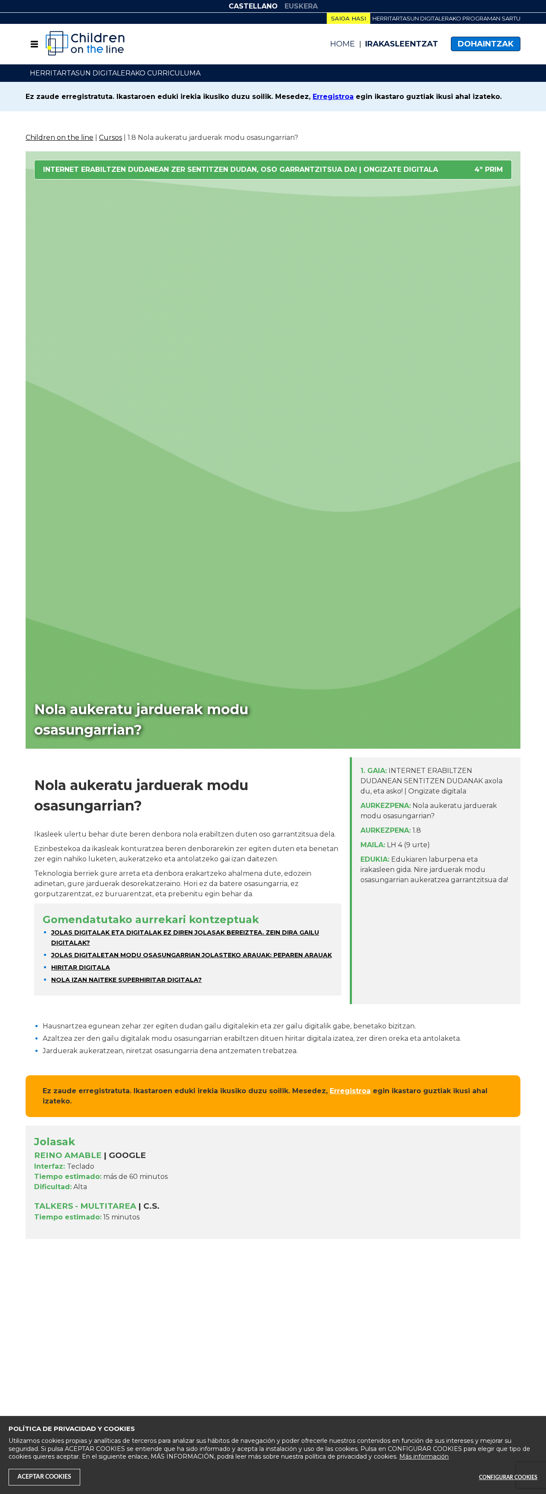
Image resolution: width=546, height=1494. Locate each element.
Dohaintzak (486, 44)
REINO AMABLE (68, 1155)
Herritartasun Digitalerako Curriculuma (115, 73)
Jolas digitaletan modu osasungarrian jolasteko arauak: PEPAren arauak (191, 955)
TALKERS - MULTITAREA (85, 1206)
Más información (424, 1456)
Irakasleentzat (401, 44)
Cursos (110, 137)
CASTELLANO (253, 6)
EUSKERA (301, 6)
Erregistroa (333, 97)
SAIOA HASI (348, 18)
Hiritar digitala (80, 967)
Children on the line (59, 137)
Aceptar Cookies (44, 1477)
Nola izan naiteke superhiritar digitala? (126, 980)
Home (342, 44)
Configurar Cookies (508, 1477)
